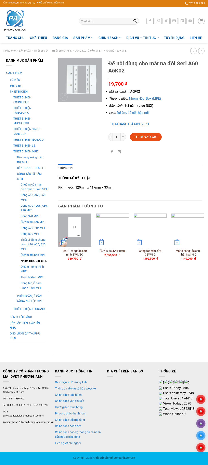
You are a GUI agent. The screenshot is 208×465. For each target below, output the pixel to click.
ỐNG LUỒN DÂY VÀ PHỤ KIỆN (25, 336)
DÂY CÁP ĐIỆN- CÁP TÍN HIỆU (25, 325)
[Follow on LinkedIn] (182, 21)
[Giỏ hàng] (201, 21)
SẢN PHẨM (82, 38)
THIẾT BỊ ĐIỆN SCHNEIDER (22, 100)
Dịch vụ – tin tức (141, 38)
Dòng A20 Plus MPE (33, 228)
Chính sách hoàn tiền (68, 426)
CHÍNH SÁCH (108, 38)
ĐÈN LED (15, 85)
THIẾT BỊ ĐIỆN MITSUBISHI (22, 121)
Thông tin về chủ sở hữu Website (75, 388)
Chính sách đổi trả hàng (70, 419)
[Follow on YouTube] (190, 21)
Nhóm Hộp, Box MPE (115, 51)
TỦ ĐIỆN (15, 80)
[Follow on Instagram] (158, 21)
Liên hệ (196, 38)
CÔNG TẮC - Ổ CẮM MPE (87, 51)
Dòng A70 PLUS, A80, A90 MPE (34, 208)
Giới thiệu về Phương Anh (71, 382)
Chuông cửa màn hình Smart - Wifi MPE (34, 187)
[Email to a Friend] (119, 152)
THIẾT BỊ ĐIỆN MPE (62, 51)
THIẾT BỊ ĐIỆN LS (24, 145)
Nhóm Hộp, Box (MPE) (145, 98)
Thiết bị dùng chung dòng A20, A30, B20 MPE (33, 244)
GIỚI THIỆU (38, 38)
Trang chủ (9, 51)
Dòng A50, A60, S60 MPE (33, 197)
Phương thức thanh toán (70, 413)
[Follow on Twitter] (166, 21)
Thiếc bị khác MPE (32, 277)
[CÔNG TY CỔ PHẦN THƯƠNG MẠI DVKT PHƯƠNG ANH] (38, 20)
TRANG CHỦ (15, 38)
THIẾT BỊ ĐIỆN (41, 51)
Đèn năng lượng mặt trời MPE (30, 160)
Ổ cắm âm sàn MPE (33, 222)
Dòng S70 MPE (30, 216)
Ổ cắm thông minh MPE (32, 269)
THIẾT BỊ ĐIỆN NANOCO (28, 139)
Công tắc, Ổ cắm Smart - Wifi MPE (31, 286)
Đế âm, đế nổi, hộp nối (133, 113)
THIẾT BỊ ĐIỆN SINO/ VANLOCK (26, 131)
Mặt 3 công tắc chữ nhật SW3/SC (188, 253)
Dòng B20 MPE (30, 234)
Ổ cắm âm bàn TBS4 (112, 251)
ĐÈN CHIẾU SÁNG (21, 317)
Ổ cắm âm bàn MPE (33, 255)
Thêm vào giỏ (146, 137)
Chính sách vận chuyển (69, 400)
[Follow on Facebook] (150, 21)
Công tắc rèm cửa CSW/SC (150, 253)
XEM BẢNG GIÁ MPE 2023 (130, 124)
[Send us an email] (174, 21)
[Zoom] (64, 97)
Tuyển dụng (174, 38)
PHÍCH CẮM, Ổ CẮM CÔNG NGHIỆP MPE (29, 299)
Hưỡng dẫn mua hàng (69, 407)
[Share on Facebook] (111, 152)
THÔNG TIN (65, 167)
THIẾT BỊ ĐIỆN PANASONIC (22, 110)
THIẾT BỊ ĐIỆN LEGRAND (29, 309)
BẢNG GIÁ (60, 38)
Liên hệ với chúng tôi (68, 443)
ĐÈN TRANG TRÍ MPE (30, 168)
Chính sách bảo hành (68, 394)
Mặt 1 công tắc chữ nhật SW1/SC (75, 253)
